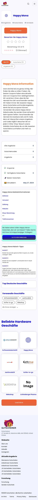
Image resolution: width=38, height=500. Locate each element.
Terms (12, 497)
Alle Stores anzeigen (9, 307)
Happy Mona (15, 30)
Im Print (4, 497)
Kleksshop (20, 302)
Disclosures (33, 497)
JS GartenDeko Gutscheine (11, 468)
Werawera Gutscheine (9, 460)
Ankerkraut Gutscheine (9, 463)
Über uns (4, 444)
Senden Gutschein (7, 485)
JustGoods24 (26, 298)
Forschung (5, 482)
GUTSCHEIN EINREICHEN (19, 237)
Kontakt (4, 446)
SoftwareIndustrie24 (11, 298)
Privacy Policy (21, 497)
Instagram (5, 452)
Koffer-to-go (8, 302)
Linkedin (4, 449)
